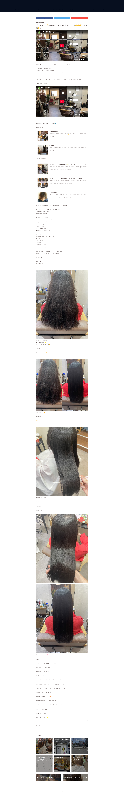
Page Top (62, 792)
